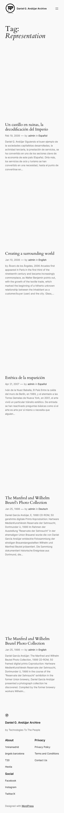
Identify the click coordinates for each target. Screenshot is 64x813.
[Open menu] (57, 9)
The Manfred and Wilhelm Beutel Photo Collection (27, 641)
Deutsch (43, 508)
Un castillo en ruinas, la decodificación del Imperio (26, 127)
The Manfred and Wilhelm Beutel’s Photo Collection (27, 500)
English (42, 259)
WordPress (28, 805)
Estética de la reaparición (25, 377)
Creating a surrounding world (29, 253)
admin (31, 135)
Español (43, 135)
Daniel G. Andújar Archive (32, 8)
